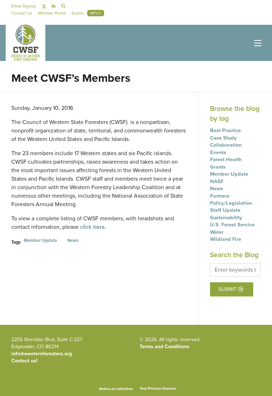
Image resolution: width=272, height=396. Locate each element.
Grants (218, 167)
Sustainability (226, 217)
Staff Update (225, 210)
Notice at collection (116, 389)
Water (216, 232)
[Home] (25, 43)
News (73, 240)
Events (218, 152)
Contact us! (24, 360)
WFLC (95, 13)
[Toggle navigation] (256, 42)
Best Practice (225, 130)
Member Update (40, 240)
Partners (220, 196)
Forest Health (226, 159)
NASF (216, 181)
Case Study (223, 138)
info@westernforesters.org (41, 353)
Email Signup (23, 6)
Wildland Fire (225, 239)
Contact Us (21, 13)
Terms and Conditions (164, 346)
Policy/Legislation (231, 203)
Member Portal (52, 13)
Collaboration (226, 145)
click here (92, 227)
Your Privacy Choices (158, 388)
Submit (228, 289)
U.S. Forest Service (232, 224)
